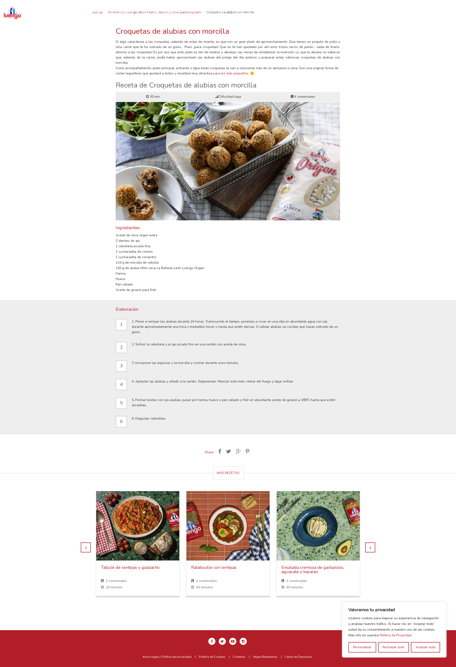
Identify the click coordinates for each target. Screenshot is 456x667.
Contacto (313, 12)
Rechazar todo (393, 647)
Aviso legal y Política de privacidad (166, 657)
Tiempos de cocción (206, 12)
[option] (138, 547)
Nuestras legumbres (114, 12)
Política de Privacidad (396, 635)
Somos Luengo (246, 12)
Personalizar (362, 647)
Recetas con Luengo (160, 12)
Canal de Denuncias (298, 657)
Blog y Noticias (281, 12)
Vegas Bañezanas (265, 657)
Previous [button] (86, 547)
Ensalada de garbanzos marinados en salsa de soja (317, 570)
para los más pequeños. (231, 73)
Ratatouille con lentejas (123, 567)
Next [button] (370, 547)
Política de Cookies (212, 657)
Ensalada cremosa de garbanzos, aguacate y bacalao (222, 570)
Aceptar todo (426, 647)
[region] (394, 629)
